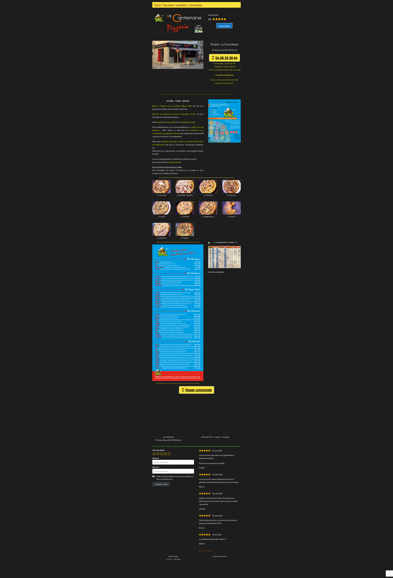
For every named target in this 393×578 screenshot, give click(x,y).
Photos (157, 4)
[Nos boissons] (224, 142)
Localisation (181, 4)
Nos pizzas (168, 4)
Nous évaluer (195, 4)
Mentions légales (173, 556)
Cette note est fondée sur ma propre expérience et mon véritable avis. (174, 477)
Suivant (210, 550)
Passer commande (198, 390)
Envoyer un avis (161, 484)
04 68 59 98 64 (226, 58)
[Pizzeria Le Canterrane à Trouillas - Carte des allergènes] (224, 268)
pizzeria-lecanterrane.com (220, 556)
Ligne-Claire (177, 559)
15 (205, 550)
